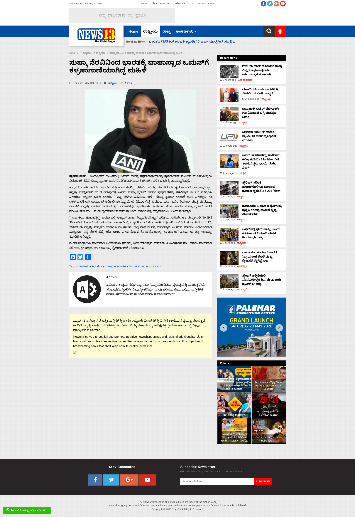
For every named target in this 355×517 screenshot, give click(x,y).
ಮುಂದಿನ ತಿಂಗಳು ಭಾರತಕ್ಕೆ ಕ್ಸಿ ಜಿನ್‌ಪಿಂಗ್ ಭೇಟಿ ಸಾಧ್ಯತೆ (260, 92)
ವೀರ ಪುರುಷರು (245, 80)
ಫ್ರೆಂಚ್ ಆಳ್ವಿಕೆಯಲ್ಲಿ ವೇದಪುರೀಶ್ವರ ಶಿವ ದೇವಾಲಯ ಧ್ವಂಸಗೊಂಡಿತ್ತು (261, 280)
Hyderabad (82, 266)
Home (144, 4)
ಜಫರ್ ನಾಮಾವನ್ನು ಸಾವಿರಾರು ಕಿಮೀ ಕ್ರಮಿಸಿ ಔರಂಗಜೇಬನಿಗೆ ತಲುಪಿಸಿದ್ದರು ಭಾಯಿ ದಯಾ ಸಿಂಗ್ (261, 162)
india (91, 266)
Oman (141, 266)
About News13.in (161, 4)
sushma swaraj (154, 266)
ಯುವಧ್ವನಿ (241, 173)
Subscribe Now (206, 4)
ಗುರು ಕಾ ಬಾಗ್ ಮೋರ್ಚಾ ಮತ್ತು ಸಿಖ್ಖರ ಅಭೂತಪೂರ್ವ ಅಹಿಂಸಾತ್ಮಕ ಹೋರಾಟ (262, 71)
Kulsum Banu (121, 266)
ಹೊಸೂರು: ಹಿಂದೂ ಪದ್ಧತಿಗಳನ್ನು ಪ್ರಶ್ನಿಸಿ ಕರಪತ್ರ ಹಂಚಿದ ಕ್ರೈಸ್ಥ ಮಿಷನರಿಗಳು (262, 210)
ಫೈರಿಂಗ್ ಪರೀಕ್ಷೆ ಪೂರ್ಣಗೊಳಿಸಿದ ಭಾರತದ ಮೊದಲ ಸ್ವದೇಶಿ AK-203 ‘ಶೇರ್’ (200, 42)
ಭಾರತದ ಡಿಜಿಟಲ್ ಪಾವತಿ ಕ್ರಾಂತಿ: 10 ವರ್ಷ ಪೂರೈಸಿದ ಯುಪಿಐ (259, 137)
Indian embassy (103, 266)
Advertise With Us (184, 4)
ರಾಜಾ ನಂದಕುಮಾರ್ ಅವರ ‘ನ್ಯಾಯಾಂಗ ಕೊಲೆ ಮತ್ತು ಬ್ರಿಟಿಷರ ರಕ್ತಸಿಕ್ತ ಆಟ (259, 257)
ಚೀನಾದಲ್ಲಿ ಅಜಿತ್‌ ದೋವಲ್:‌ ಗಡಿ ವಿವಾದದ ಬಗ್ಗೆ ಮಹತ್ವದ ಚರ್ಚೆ (260, 113)
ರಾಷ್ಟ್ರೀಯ (150, 32)
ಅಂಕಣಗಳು (185, 32)
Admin (128, 83)
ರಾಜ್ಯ (167, 32)
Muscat (133, 266)
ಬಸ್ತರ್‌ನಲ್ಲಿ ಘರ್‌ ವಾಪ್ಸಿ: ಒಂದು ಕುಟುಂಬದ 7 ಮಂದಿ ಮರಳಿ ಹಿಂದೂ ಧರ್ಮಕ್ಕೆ (261, 234)
